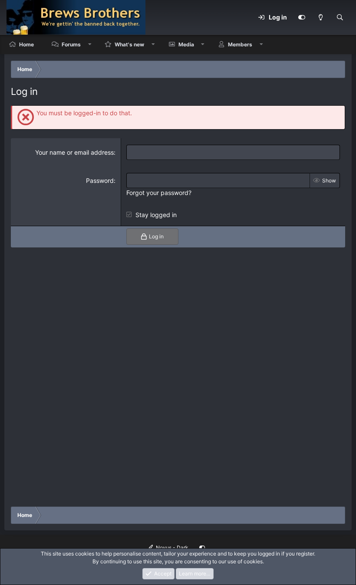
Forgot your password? (158, 192)
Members (240, 44)
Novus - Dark (171, 547)
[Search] (339, 17)
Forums (71, 44)
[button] (90, 44)
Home (26, 44)
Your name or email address (74, 152)
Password (100, 180)
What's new (129, 44)
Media (186, 44)
